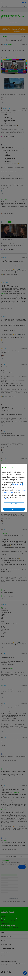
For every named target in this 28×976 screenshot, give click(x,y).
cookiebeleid (22, 490)
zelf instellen (7, 499)
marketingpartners (17, 484)
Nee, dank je (14, 504)
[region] (14, 488)
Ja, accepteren (14, 509)
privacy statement (8, 492)
